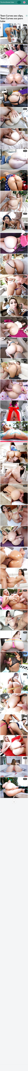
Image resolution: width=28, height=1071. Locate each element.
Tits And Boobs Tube (7, 2)
